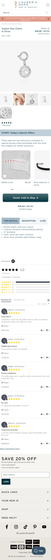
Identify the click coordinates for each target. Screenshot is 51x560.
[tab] (6, 300)
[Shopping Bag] (47, 5)
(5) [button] (13, 282)
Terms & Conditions (17, 556)
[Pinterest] (35, 527)
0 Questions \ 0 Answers (11, 277)
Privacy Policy (36, 556)
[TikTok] (25, 527)
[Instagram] (16, 527)
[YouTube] (44, 527)
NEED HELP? (9, 518)
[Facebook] (7, 527)
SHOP (5, 509)
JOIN (6, 481)
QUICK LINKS (9, 492)
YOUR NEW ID (10, 500)
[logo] (25, 4)
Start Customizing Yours (10, 449)
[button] (12, 189)
